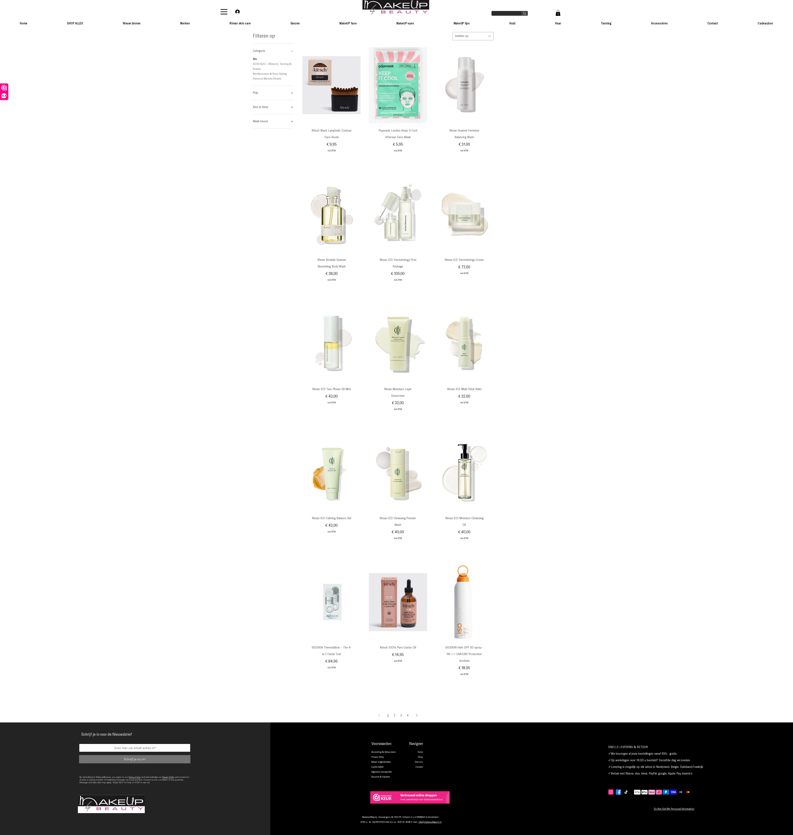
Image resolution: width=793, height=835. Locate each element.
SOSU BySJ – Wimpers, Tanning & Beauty (272, 66)
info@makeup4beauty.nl (430, 822)
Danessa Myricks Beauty (267, 78)
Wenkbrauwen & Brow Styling (270, 73)
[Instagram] (611, 792)
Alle (255, 59)
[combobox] (473, 36)
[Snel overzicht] (332, 85)
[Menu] (224, 11)
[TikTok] (626, 792)
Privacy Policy (168, 777)
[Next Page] (416, 715)
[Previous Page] (379, 715)
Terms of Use (134, 777)
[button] (558, 13)
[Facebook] (618, 792)
